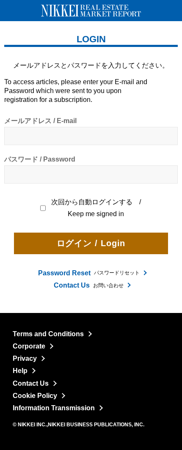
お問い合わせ (89, 285)
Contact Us (31, 383)
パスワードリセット (89, 273)
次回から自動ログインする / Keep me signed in (96, 207)
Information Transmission (54, 408)
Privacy (25, 358)
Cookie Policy (35, 395)
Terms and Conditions (48, 334)
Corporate (29, 346)
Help (20, 370)
